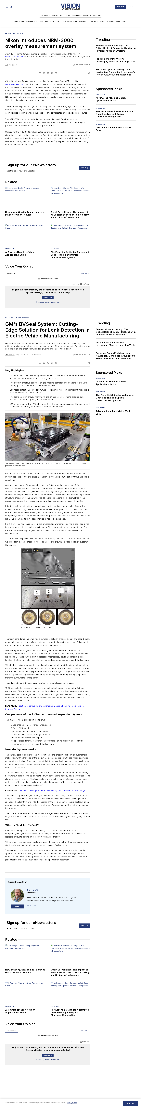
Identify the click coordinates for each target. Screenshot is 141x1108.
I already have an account (47, 302)
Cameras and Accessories (25, 22)
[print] (89, 73)
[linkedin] (44, 73)
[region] (47, 278)
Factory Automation (49, 22)
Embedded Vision (97, 22)
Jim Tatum (10, 354)
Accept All (130, 1103)
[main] (70, 1103)
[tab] (11, 273)
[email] (56, 73)
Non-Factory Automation (74, 22)
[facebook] (40, 73)
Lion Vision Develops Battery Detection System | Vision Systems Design (51, 803)
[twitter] (48, 73)
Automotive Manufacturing (17, 317)
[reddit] (52, 73)
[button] (7, 7)
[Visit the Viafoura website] (84, 284)
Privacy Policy (72, 1103)
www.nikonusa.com (14, 56)
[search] (11, 7)
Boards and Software (117, 22)
